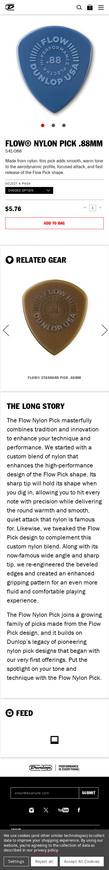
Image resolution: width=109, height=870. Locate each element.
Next (104, 330)
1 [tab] (44, 126)
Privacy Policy (45, 850)
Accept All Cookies (82, 861)
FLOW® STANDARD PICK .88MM (54, 378)
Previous (4, 330)
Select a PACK (18, 183)
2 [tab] (54, 126)
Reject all (44, 861)
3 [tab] (65, 126)
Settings (16, 861)
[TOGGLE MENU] (101, 7)
